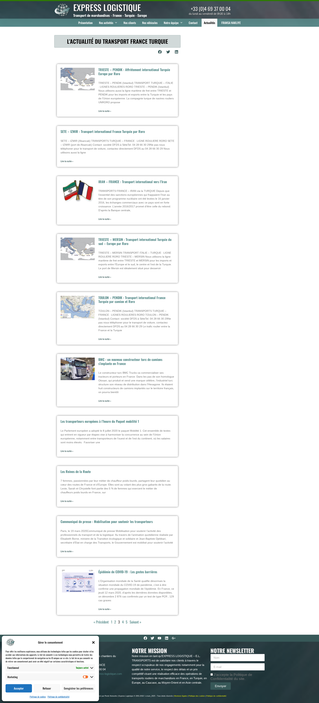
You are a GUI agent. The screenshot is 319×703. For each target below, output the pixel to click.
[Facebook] (145, 638)
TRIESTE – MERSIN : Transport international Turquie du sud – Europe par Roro (134, 241)
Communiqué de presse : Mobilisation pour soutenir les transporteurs (107, 521)
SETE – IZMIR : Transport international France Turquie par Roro (103, 131)
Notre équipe (171, 22)
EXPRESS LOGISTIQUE (107, 7)
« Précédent (101, 622)
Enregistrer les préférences (78, 688)
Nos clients (130, 22)
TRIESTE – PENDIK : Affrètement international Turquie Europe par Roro (134, 71)
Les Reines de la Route (76, 471)
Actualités (209, 22)
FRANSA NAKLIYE (231, 22)
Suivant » (135, 622)
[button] (93, 642)
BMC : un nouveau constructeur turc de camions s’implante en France (130, 361)
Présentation (85, 22)
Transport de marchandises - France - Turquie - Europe (110, 15)
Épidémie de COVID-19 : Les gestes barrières (127, 571)
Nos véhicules (149, 22)
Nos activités (106, 22)
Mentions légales (180, 696)
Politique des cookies (197, 696)
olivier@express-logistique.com (103, 673)
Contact (193, 22)
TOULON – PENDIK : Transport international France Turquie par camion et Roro (131, 299)
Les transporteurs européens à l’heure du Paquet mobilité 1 (100, 421)
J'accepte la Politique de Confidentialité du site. (231, 677)
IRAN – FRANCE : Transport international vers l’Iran (132, 181)
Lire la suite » (104, 111)
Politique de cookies (38, 696)
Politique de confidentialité (58, 696)
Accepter (19, 688)
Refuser (47, 688)
